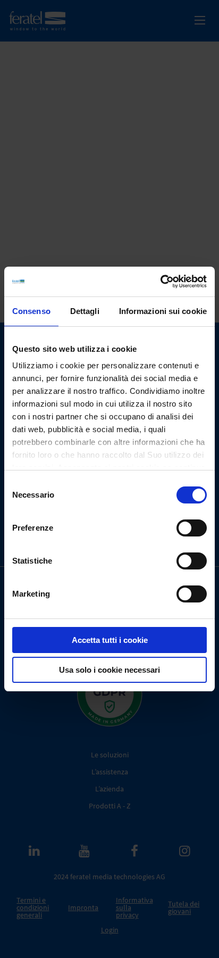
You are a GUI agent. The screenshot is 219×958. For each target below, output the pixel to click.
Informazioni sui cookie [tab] (163, 311)
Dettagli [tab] (84, 311)
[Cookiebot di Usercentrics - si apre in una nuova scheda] (160, 281)
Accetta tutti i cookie (110, 640)
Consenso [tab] (31, 311)
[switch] (191, 527)
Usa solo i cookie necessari (109, 669)
